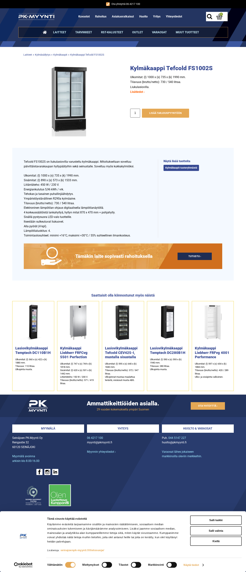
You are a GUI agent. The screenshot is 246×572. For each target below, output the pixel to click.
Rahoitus (100, 16)
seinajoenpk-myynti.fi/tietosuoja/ (82, 550)
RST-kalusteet (112, 32)
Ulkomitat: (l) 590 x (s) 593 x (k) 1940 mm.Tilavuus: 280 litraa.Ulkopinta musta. (166, 364)
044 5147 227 (177, 438)
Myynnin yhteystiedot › (101, 451)
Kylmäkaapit (60, 54)
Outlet (137, 32)
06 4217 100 (95, 438)
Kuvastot (84, 16)
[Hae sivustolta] (209, 16)
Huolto (143, 16)
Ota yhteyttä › (208, 405)
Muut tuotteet (187, 32)
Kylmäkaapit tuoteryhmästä (181, 167)
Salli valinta (216, 530)
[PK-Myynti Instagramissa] (47, 472)
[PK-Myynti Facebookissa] (39, 472)
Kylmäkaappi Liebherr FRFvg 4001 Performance (212, 352)
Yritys (156, 16)
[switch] (107, 565)
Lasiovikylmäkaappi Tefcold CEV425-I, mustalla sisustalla (121, 352)
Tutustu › (194, 256)
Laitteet (59, 32)
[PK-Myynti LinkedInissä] (55, 472)
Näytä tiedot (191, 564)
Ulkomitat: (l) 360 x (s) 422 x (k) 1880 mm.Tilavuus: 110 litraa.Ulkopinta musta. (31, 364)
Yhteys (123, 428)
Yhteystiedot (174, 16)
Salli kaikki (216, 520)
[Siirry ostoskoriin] (219, 16)
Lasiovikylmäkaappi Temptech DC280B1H (167, 350)
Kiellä (216, 541)
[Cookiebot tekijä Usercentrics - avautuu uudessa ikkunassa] (23, 565)
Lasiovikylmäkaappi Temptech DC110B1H (33, 350)
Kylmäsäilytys (42, 54)
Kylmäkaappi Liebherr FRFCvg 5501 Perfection (74, 352)
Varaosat (159, 32)
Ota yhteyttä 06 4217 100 (125, 4)
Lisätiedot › (137, 92)
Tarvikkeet (83, 32)
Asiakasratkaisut (123, 16)
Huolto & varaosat (197, 428)
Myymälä (48, 428)
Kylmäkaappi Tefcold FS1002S (87, 54)
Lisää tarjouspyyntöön (165, 113)
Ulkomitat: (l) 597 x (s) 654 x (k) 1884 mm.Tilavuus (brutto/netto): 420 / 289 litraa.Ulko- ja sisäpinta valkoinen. (211, 370)
